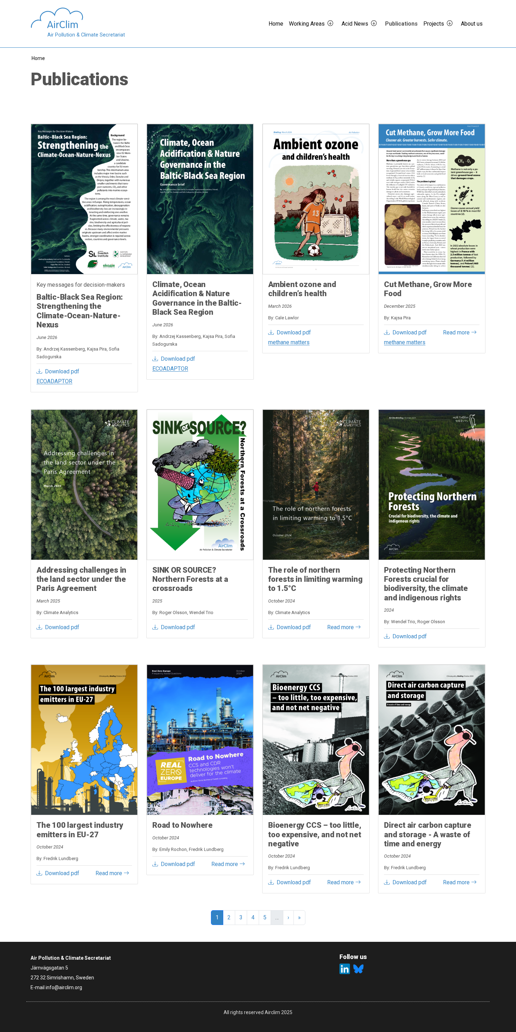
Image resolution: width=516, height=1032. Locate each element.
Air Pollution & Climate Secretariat (86, 35)
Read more (457, 332)
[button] (333, 24)
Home (38, 58)
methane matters (289, 342)
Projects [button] (433, 23)
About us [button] (472, 23)
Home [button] (276, 23)
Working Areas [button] (307, 23)
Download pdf (62, 371)
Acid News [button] (355, 23)
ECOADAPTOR (54, 381)
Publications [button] (401, 23)
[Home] (78, 17)
